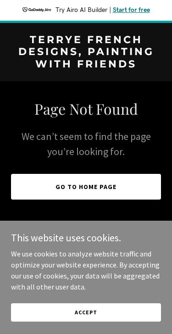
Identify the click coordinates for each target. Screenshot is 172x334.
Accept (86, 312)
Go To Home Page (86, 187)
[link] (86, 64)
